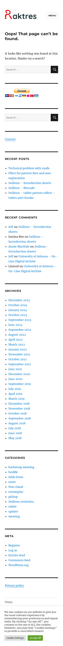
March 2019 (16, 398)
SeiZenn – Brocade (21, 188)
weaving (14, 516)
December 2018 (19, 403)
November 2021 (19, 354)
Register (14, 545)
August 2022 (17, 334)
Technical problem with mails (29, 168)
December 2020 (19, 374)
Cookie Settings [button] (15, 637)
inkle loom (15, 477)
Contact (10, 139)
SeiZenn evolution (21, 501)
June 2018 (15, 433)
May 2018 (15, 438)
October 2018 (17, 413)
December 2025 (19, 300)
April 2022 (15, 339)
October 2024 (17, 305)
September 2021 (19, 364)
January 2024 (17, 310)
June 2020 (15, 379)
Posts (9, 602)
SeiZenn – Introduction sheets (29, 183)
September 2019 (19, 384)
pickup (13, 496)
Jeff (10, 227)
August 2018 (16, 423)
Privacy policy (14, 585)
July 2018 (14, 428)
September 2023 (19, 320)
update (13, 511)
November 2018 (19, 408)
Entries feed (16, 555)
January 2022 (17, 349)
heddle (13, 472)
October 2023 (17, 315)
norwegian (15, 491)
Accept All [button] (35, 637)
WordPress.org (18, 565)
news (12, 482)
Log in (12, 550)
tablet (12, 506)
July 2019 (14, 389)
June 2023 (15, 325)
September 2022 (19, 329)
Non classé (15, 487)
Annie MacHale (18, 246)
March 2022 (16, 344)
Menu (52, 15)
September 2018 (19, 418)
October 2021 (17, 359)
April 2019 (15, 393)
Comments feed (19, 560)
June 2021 (15, 369)
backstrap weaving (21, 467)
